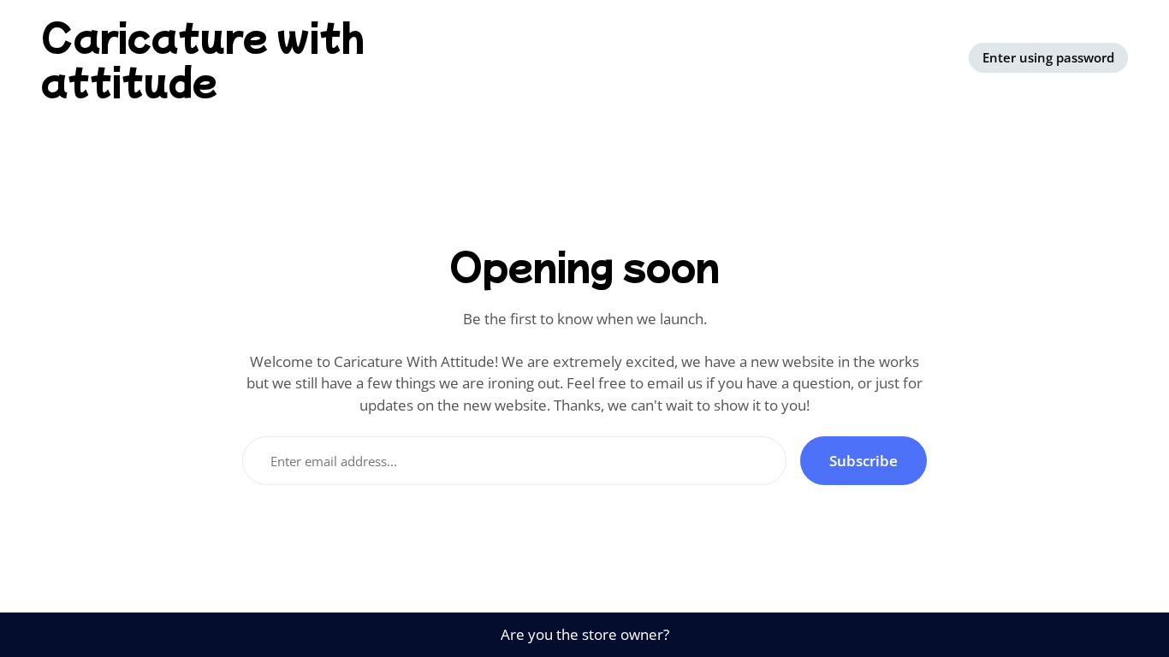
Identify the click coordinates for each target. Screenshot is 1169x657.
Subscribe (863, 461)
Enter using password (1048, 57)
